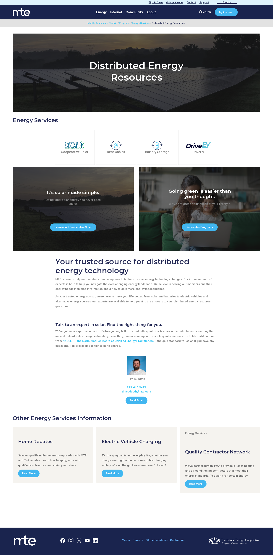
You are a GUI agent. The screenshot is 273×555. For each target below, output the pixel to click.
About (151, 12)
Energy (101, 12)
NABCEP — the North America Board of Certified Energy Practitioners (108, 341)
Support (204, 2)
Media (126, 540)
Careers (138, 540)
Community (134, 12)
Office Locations (157, 540)
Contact (191, 2)
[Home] (21, 12)
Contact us (177, 540)
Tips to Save (156, 2)
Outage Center (174, 2)
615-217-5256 (136, 386)
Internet (116, 12)
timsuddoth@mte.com (136, 391)
